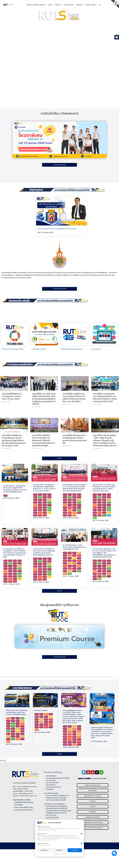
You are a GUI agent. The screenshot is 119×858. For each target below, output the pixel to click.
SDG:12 (100, 579)
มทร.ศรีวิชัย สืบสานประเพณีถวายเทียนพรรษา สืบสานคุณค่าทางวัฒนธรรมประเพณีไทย (75, 439)
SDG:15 (95, 518)
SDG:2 (50, 500)
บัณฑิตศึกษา (92, 812)
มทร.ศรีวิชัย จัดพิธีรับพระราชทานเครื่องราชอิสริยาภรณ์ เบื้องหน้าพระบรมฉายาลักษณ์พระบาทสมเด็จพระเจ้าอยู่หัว (43, 440)
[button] (116, 5)
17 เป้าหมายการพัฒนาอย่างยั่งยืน (12, 349)
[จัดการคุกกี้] (114, 839)
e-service (92, 806)
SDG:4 (40, 515)
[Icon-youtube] (88, 772)
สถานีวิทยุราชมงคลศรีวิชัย (92, 817)
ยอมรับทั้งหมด (75, 850)
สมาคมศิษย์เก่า (93, 790)
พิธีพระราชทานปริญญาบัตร (92, 785)
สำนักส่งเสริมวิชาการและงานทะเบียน (92, 822)
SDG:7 (50, 513)
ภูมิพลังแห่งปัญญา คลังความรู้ (92, 796)
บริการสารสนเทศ (68, 5)
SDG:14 (109, 515)
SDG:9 (35, 505)
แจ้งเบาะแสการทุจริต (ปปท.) (24, 810)
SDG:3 (40, 497)
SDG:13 (104, 515)
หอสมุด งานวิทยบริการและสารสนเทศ (92, 828)
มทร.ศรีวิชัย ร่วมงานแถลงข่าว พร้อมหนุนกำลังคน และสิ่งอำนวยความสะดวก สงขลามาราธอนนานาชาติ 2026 (105, 397)
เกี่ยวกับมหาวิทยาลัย (39, 5)
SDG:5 (40, 513)
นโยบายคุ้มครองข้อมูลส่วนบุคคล (71, 349)
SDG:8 (6, 496)
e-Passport (92, 801)
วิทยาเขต (57, 5)
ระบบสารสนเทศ (96, 349)
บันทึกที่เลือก (59, 850)
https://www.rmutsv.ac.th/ (28, 796)
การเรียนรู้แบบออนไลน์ (38, 349)
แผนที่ (87, 5)
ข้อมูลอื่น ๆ (79, 5)
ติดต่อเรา (93, 5)
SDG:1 (35, 507)
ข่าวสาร (50, 5)
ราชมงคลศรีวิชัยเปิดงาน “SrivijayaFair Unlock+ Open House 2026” (12, 396)
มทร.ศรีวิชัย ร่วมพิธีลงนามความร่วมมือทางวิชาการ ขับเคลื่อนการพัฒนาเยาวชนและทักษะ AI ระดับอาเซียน (74, 397)
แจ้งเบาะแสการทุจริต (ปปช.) (24, 807)
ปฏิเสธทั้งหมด (44, 850)
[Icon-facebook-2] (84, 772)
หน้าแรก (29, 5)
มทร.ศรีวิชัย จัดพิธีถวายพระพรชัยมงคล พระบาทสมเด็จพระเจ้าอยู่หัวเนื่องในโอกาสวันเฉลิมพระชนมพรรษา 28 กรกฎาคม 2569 (14, 440)
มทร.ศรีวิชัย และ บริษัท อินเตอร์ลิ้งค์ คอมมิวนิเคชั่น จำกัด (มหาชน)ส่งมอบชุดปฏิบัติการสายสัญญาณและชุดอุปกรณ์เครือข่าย (44, 398)
